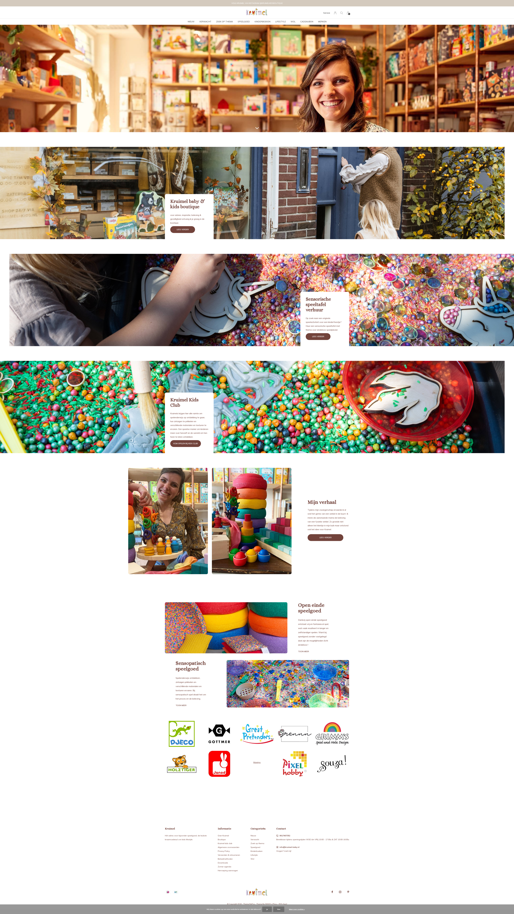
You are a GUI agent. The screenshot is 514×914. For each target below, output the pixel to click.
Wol (293, 21)
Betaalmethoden (225, 859)
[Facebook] (332, 892)
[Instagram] (340, 892)
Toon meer (303, 651)
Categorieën (258, 828)
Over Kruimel (223, 835)
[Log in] (335, 13)
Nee (278, 909)
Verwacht (205, 21)
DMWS (268, 904)
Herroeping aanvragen (228, 870)
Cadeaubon (306, 21)
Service (326, 13)
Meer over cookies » (297, 909)
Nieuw (191, 21)
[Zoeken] (341, 13)
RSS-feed (283, 904)
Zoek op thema (224, 21)
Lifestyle (280, 21)
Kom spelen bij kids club (185, 443)
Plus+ (275, 904)
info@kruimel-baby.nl (289, 847)
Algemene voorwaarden (228, 847)
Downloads (223, 863)
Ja (267, 909)
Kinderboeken (262, 21)
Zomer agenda (224, 866)
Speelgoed (244, 21)
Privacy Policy (224, 851)
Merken (322, 21)
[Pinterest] (348, 892)
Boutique (222, 839)
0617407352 (284, 835)
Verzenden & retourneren (229, 855)
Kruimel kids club (225, 843)
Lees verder (183, 229)
